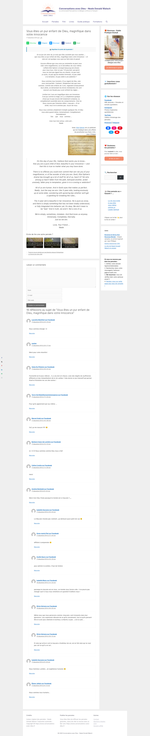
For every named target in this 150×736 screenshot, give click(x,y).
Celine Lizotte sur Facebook (42, 465)
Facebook (108, 100)
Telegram (115, 123)
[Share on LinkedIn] (1, 369)
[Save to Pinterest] (1, 365)
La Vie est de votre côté (35, 254)
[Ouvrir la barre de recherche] (107, 21)
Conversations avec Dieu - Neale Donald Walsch (85, 8)
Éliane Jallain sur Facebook (41, 683)
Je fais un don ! (114, 158)
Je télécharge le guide (114, 67)
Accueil (45, 22)
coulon (34, 343)
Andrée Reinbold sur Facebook (43, 489)
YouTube (108, 115)
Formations (97, 22)
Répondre (32, 333)
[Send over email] (1, 373)
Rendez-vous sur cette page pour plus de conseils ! (114, 284)
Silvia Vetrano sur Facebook (47, 606)
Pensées (55, 22)
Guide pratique (83, 22)
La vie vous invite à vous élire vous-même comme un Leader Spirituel (114, 205)
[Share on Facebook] (1, 357)
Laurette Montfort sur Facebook (43, 320)
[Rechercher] (120, 177)
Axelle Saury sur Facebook (46, 557)
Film (64, 22)
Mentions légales (99, 721)
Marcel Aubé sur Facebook (41, 418)
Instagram (108, 108)
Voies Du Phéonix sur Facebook (43, 367)
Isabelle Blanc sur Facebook (47, 580)
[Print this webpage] (1, 377)
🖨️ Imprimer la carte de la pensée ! (61, 49)
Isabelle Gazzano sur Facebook (48, 510)
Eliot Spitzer (80, 127)
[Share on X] (1, 361)
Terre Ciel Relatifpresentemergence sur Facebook (50, 395)
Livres (71, 22)
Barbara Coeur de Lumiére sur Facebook (46, 442)
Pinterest (108, 123)
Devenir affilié (98, 726)
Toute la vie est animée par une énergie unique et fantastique (45, 252)
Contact (96, 719)
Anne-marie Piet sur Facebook (48, 533)
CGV (95, 724)
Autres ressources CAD (112, 243)
